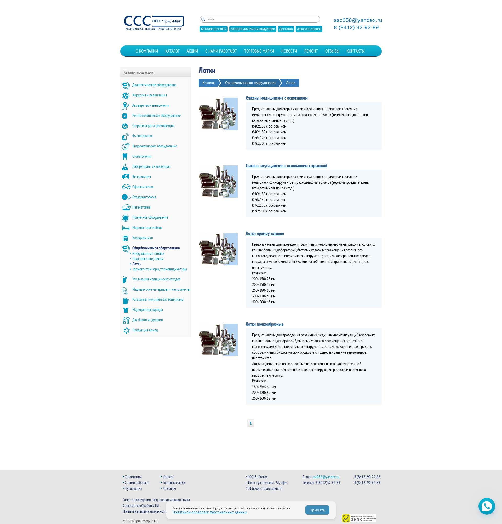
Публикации (133, 488)
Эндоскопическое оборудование (154, 145)
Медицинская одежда (147, 309)
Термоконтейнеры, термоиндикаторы (159, 269)
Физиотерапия (142, 135)
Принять (317, 510)
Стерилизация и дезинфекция (153, 125)
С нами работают (221, 51)
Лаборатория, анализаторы (151, 166)
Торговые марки (259, 51)
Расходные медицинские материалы (158, 299)
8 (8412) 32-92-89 (356, 27)
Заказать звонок (309, 29)
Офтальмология (143, 186)
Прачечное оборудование (150, 217)
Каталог (172, 51)
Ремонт (311, 51)
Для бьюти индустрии (147, 319)
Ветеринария (141, 176)
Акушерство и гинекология (150, 105)
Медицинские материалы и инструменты (161, 289)
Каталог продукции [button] (138, 72)
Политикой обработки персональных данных (210, 512)
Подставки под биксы (148, 258)
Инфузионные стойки (148, 253)
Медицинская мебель (147, 227)
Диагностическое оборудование (154, 84)
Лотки (136, 263)
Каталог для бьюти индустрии (253, 29)
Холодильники (142, 237)
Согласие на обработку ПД (141, 505)
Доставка (286, 29)
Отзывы (332, 51)
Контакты (356, 51)
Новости (289, 51)
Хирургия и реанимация (149, 95)
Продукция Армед (145, 329)
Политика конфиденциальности (145, 511)
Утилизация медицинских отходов (156, 279)
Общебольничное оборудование (156, 247)
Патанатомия (141, 207)
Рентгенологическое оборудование (156, 115)
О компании (147, 51)
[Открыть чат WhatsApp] (486, 506)
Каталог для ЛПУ (213, 29)
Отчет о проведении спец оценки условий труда (156, 499)
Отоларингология (144, 196)
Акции (192, 51)
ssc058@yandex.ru (358, 20)
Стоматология (141, 156)
